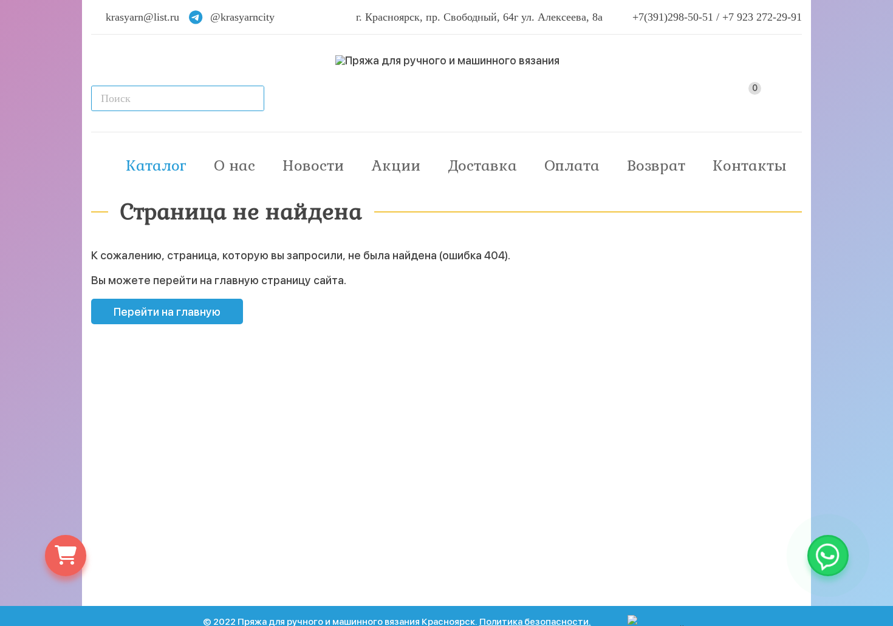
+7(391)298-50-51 (672, 17)
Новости (313, 165)
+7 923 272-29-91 (762, 17)
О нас (234, 165)
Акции (396, 165)
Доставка (482, 165)
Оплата (572, 165)
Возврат (656, 165)
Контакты (750, 165)
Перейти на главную (167, 311)
